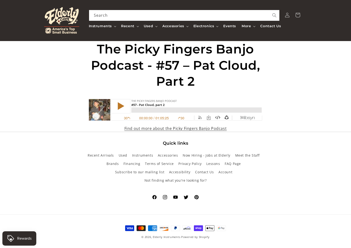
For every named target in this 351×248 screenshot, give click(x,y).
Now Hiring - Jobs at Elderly (206, 155)
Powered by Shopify (195, 237)
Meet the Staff (247, 155)
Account (225, 172)
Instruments (142, 155)
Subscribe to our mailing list (139, 172)
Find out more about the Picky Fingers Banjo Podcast (175, 128)
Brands (112, 163)
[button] (102, 26)
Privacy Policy (190, 163)
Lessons (213, 163)
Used (123, 155)
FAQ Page (233, 163)
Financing (131, 163)
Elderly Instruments (166, 237)
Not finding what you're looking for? (175, 180)
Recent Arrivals (101, 155)
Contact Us (204, 172)
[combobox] (184, 15)
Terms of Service (159, 163)
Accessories (168, 155)
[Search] (274, 15)
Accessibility (180, 172)
